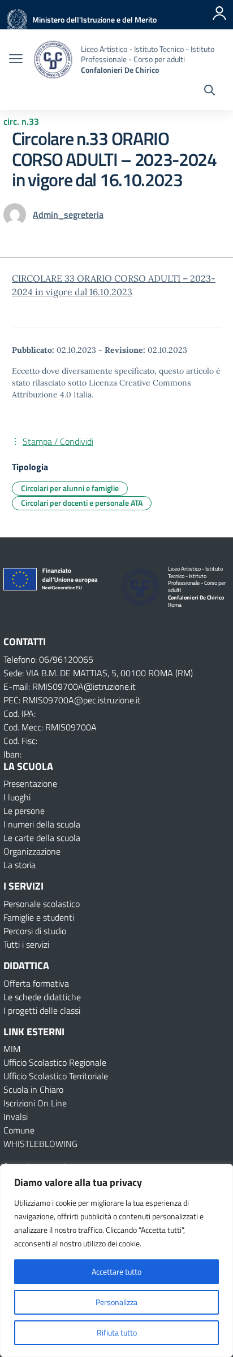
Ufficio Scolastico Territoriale (55, 1076)
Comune (18, 1130)
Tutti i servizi (26, 944)
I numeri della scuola (41, 824)
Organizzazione (32, 851)
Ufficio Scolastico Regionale (54, 1062)
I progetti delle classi (41, 1010)
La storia (19, 865)
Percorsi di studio (34, 931)
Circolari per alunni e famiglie (70, 488)
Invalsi (15, 1116)
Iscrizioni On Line (35, 1103)
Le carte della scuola (41, 837)
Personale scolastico (41, 903)
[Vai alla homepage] (53, 59)
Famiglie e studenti (38, 917)
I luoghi (17, 797)
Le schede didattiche (42, 997)
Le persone (24, 810)
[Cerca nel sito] (209, 91)
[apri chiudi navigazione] (16, 60)
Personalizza (116, 1302)
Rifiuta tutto (117, 1332)
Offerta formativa (36, 983)
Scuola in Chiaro (33, 1089)
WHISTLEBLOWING (40, 1143)
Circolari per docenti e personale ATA (82, 503)
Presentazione (30, 783)
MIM (11, 1049)
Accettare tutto (116, 1271)
